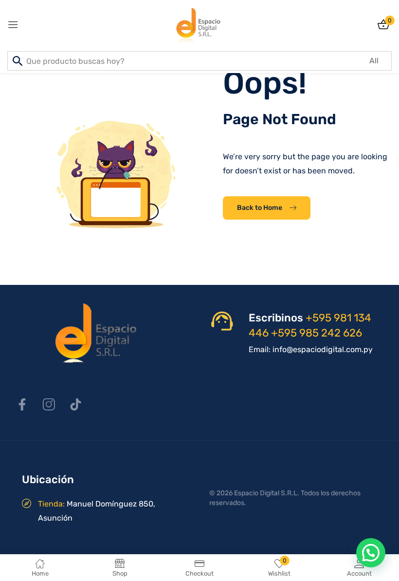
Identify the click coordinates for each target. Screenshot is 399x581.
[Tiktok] (75, 405)
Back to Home (259, 208)
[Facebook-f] (22, 405)
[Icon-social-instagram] (48, 405)
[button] (370, 552)
